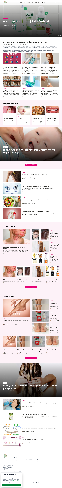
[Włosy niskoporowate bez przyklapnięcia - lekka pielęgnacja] (31, 380)
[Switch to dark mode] (58, 2)
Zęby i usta (43, 2)
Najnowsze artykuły (23, 2)
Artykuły (16, 453)
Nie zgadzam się (11, 482)
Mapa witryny (37, 482)
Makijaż (29, 2)
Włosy (32, 2)
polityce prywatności (15, 480)
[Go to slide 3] (60, 35)
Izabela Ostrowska (6, 390)
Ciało (36, 2)
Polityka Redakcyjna (31, 482)
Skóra (39, 2)
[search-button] (55, 2)
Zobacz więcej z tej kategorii (30, 164)
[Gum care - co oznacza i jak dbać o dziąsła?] (31, 19)
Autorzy (27, 453)
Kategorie (39, 453)
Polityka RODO (25, 482)
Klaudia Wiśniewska (29, 459)
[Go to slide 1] (58, 35)
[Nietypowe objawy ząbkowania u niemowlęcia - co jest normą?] (31, 144)
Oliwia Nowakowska (6, 27)
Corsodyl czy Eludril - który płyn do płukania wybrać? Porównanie (19, 463)
